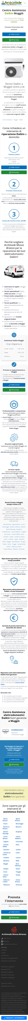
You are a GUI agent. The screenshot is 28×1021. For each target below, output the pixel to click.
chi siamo (4, 950)
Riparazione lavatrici (6, 983)
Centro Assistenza (7, 120)
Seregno (23, 542)
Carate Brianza (6, 532)
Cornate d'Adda (15, 534)
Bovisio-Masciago (11, 529)
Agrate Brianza (16, 524)
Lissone (16, 539)
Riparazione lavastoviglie (8, 977)
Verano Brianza (8, 549)
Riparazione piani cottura (8, 986)
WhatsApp (15, 40)
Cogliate (23, 532)
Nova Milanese (16, 542)
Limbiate (10, 539)
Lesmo (5, 539)
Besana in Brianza (15, 527)
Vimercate (21, 549)
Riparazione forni (6, 969)
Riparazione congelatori (7, 967)
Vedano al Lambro (16, 546)
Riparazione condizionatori (8, 961)
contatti (3, 953)
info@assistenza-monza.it (10, 944)
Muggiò (16, 120)
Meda (4, 542)
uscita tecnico (5, 955)
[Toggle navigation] (25, 3)
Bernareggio (5, 527)
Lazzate (11, 537)
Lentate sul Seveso (19, 537)
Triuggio (14, 544)
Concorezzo (7, 534)
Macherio (21, 539)
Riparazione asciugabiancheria (9, 958)
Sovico (9, 544)
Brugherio (19, 529)
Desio (22, 534)
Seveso (5, 544)
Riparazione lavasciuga (7, 975)
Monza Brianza (7, 524)
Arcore (23, 524)
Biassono (23, 527)
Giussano (5, 537)
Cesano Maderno (15, 532)
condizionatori (17, 730)
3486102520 (14, 34)
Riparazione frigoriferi (7, 972)
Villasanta (15, 549)
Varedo (8, 546)
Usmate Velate (21, 544)
